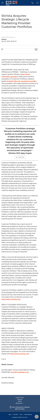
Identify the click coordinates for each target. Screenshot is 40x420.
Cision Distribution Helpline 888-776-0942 (20, 408)
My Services (19, 403)
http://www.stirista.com (11, 299)
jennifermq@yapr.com (20, 372)
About (20, 401)
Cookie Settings (28, 414)
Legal (10, 414)
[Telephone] (32, 3)
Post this (21, 157)
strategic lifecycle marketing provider (21, 81)
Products (19, 399)
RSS (21, 414)
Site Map (15, 414)
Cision (22, 417)
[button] (20, 49)
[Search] (37, 3)
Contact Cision (20, 397)
